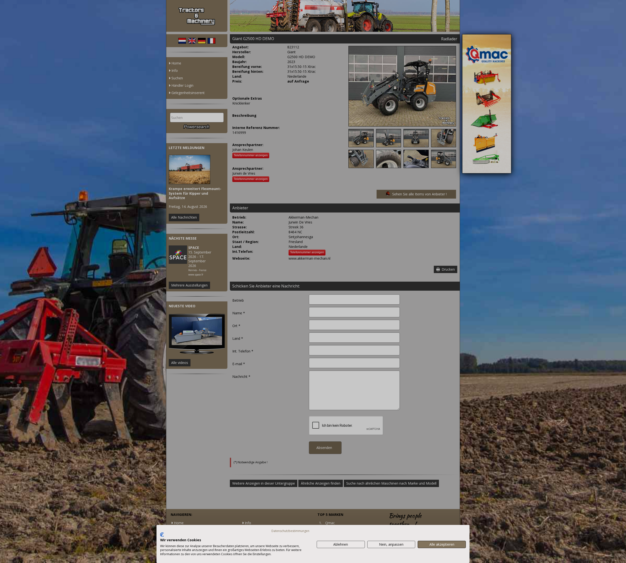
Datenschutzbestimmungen (290, 531)
